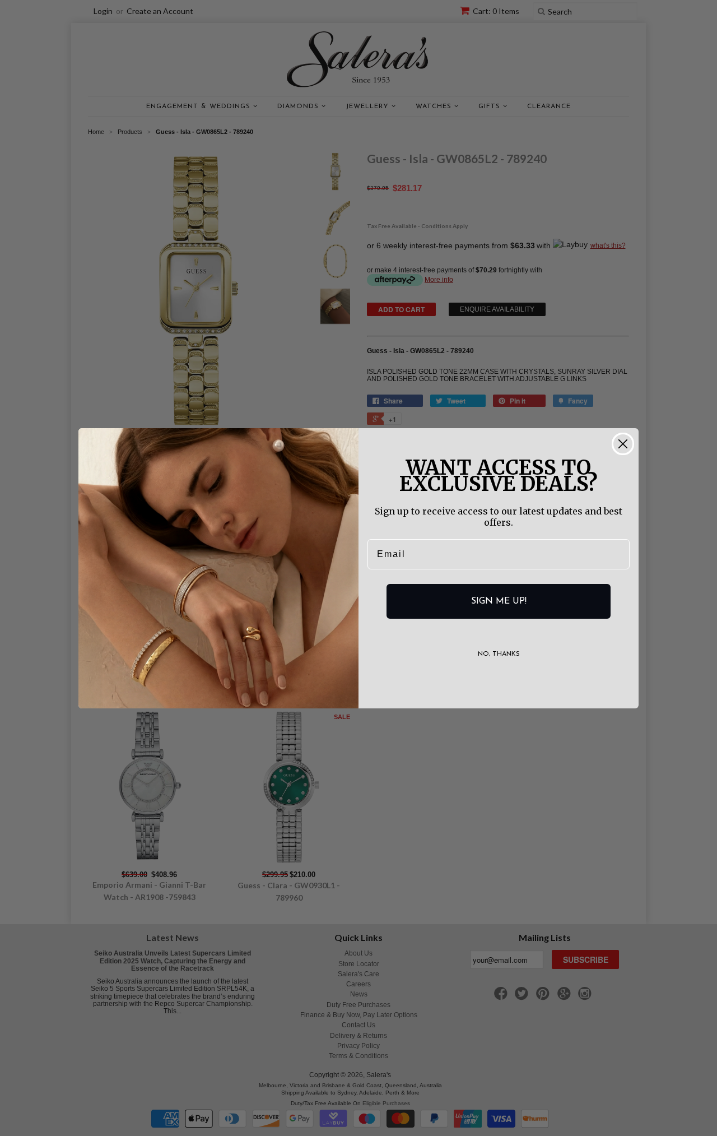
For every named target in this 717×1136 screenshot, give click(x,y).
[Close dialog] (623, 444)
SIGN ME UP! (499, 601)
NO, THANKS (499, 654)
